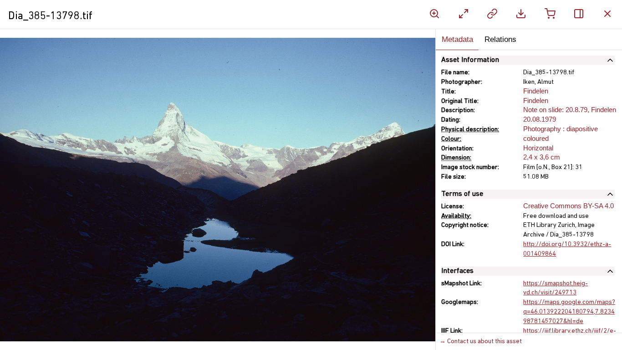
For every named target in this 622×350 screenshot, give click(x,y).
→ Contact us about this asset (480, 341)
